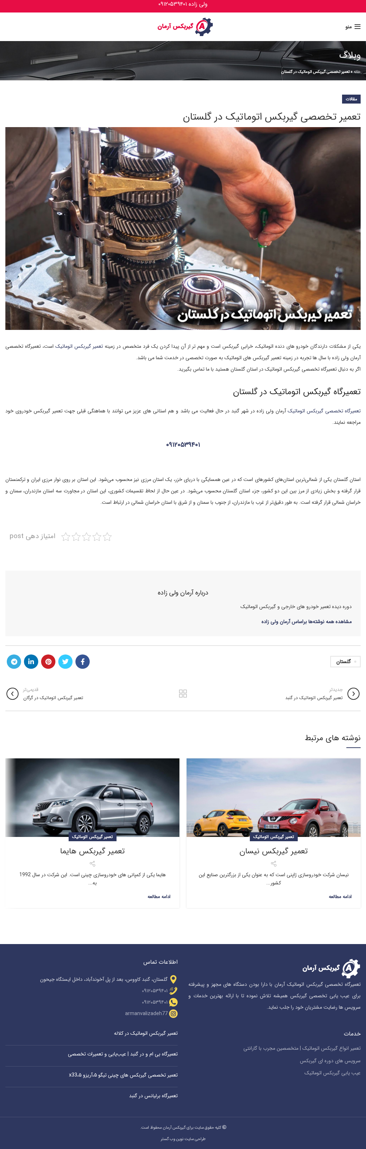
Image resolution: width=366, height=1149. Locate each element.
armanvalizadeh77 (146, 1014)
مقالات (351, 99)
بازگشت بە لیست (183, 693)
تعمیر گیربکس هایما (92, 851)
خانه (357, 72)
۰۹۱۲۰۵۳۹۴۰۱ (183, 445)
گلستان (343, 662)
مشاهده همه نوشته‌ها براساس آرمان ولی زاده (307, 622)
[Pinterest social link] (48, 661)
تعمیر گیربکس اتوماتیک (79, 346)
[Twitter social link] (65, 661)
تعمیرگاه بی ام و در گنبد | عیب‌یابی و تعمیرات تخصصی (123, 1054)
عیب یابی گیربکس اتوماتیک (333, 1073)
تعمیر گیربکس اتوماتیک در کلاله (146, 1033)
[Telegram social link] (14, 661)
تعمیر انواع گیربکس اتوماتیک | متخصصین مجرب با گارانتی (302, 1048)
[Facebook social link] (82, 661)
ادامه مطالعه (340, 896)
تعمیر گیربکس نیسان (273, 851)
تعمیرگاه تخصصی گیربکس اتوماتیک (324, 411)
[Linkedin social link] (31, 661)
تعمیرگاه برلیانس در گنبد (153, 1096)
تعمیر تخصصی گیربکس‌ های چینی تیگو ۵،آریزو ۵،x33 (123, 1075)
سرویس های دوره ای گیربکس (330, 1061)
